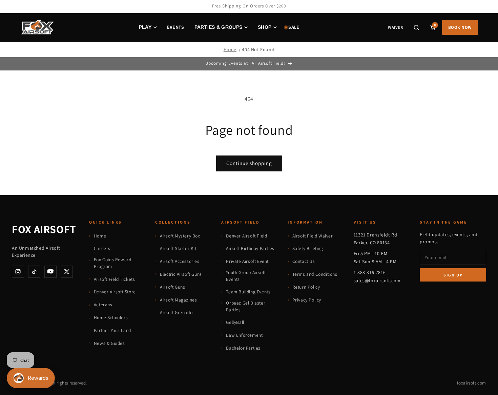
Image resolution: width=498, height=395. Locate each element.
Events (175, 27)
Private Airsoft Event (247, 261)
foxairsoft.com (471, 383)
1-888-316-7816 (370, 272)
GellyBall (235, 322)
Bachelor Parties (243, 348)
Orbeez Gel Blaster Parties (245, 306)
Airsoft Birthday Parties (250, 248)
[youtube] (50, 272)
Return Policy (306, 287)
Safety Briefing (307, 248)
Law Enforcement (244, 335)
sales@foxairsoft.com (377, 280)
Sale (293, 27)
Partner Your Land (112, 330)
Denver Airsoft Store (115, 292)
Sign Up (453, 274)
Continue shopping (249, 163)
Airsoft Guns (172, 287)
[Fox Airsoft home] (37, 27)
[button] (416, 27)
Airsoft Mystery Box (180, 236)
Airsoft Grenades (177, 312)
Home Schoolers (111, 317)
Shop (264, 27)
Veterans (103, 305)
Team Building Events (248, 292)
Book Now (460, 27)
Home (230, 49)
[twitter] (67, 272)
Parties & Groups (218, 27)
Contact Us (303, 261)
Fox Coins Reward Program (112, 262)
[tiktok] (34, 272)
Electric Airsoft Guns (181, 274)
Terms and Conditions (314, 274)
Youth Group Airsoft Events (246, 275)
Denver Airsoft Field (246, 236)
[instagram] (18, 272)
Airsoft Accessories (179, 261)
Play (145, 27)
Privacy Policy (306, 300)
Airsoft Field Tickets (114, 279)
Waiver (395, 27)
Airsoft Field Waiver (312, 236)
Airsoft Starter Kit (178, 248)
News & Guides (109, 343)
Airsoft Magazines (178, 300)
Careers (102, 248)
